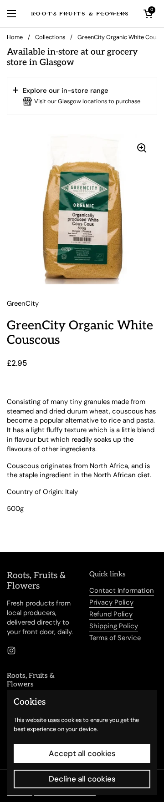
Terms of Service (115, 637)
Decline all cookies (82, 779)
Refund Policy (111, 614)
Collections (50, 37)
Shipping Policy (113, 626)
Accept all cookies (82, 753)
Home (15, 37)
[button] (82, 96)
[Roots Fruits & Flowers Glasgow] (79, 14)
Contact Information (121, 590)
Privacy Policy (111, 602)
